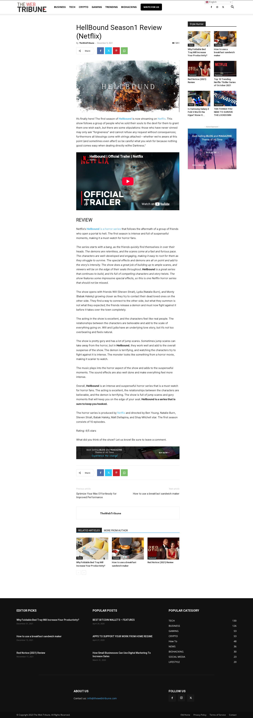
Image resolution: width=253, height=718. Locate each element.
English (212, 2)
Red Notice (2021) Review (160, 562)
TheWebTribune (86, 43)
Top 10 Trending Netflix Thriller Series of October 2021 (225, 82)
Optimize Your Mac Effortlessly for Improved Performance (96, 495)
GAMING (97, 7)
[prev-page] (78, 573)
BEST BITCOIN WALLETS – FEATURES (114, 619)
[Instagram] (217, 7)
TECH (72, 7)
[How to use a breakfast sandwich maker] (128, 549)
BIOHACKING (129, 7)
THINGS (116, 558)
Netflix (161, 118)
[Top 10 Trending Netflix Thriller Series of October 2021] (225, 68)
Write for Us (151, 7)
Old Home (185, 714)
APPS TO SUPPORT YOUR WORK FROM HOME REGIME (122, 636)
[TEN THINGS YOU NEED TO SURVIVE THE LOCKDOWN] (225, 98)
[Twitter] (223, 7)
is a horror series (104, 229)
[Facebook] (211, 7)
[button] (232, 7)
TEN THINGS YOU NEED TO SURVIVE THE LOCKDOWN (223, 112)
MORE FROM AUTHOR (116, 530)
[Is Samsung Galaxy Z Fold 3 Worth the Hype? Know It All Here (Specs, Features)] (199, 98)
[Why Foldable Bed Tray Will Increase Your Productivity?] (92, 549)
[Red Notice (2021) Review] (163, 549)
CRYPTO (83, 7)
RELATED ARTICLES (89, 530)
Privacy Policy (199, 714)
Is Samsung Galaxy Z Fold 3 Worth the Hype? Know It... (198, 112)
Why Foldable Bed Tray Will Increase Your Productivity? (197, 52)
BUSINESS (60, 7)
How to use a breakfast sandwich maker (156, 493)
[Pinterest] (116, 50)
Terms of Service (218, 714)
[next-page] (84, 573)
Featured (152, 558)
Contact (232, 714)
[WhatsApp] (124, 50)
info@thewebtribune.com (102, 698)
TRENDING (111, 7)
